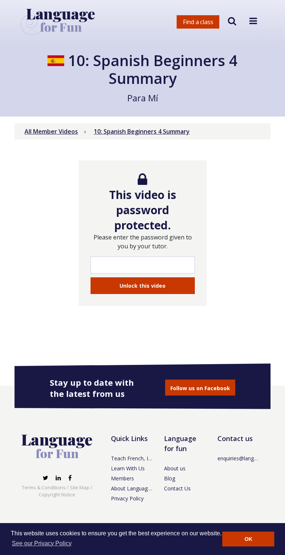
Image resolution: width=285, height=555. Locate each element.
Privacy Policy (127, 498)
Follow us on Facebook (200, 387)
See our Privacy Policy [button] (42, 543)
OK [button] (248, 539)
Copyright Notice (57, 494)
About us (175, 468)
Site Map (79, 487)
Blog (169, 478)
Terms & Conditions (44, 487)
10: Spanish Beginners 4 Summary (142, 131)
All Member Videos (51, 131)
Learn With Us (128, 468)
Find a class (198, 22)
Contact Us (177, 488)
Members (122, 478)
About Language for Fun (140, 488)
